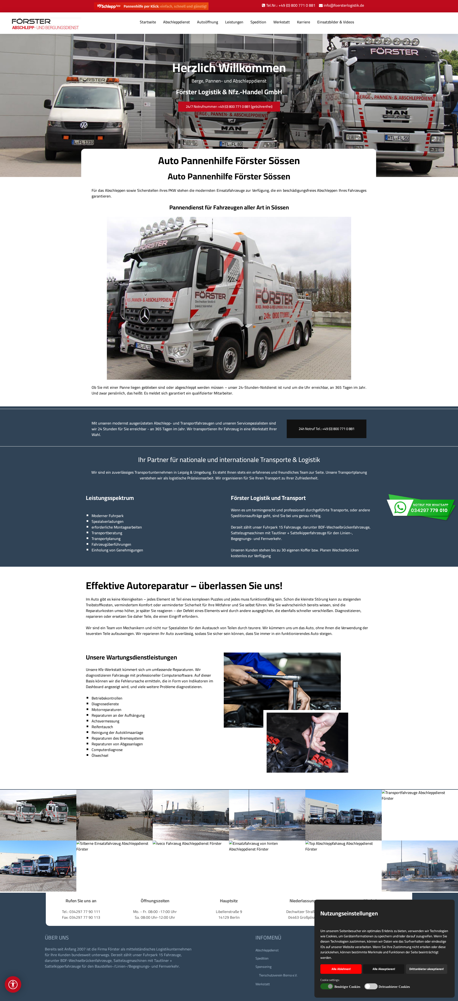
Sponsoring (263, 967)
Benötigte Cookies (347, 987)
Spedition (258, 22)
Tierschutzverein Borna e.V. (278, 975)
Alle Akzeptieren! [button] (384, 969)
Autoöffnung (207, 22)
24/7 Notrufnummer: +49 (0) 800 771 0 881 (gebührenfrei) (229, 106)
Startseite (148, 22)
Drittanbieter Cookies (394, 987)
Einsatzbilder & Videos (335, 22)
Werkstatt (281, 22)
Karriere (303, 22)
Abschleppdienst (176, 22)
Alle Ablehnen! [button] (341, 969)
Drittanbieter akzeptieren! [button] (426, 969)
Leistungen (234, 22)
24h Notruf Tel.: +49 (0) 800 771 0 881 (326, 428)
